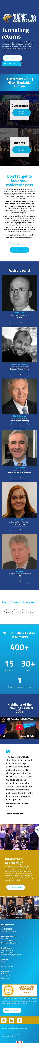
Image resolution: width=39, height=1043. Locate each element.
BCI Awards (4, 973)
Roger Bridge (19, 467)
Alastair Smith (20, 312)
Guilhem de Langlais (19, 364)
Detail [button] (20, 322)
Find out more (22, 113)
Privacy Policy (24, 1029)
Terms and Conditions (15, 1029)
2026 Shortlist (12, 58)
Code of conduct (5, 1029)
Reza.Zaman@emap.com (9, 943)
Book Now (4, 962)
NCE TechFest (5, 975)
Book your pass (11, 64)
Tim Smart (19, 571)
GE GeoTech (5, 978)
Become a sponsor (7, 966)
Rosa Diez (19, 519)
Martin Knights (19, 416)
